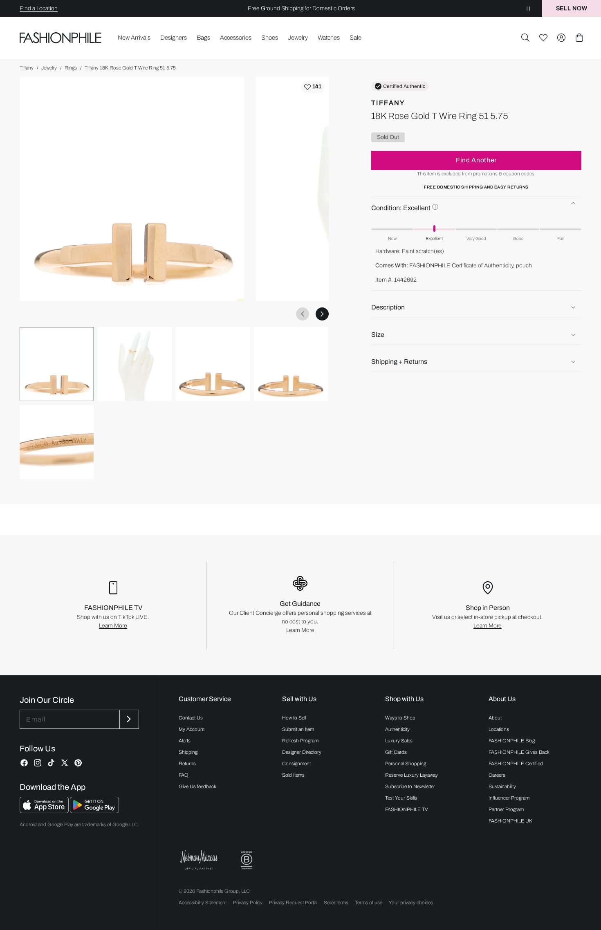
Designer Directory (301, 752)
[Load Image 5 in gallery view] (57, 442)
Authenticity (397, 729)
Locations (499, 729)
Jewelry (49, 68)
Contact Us (191, 718)
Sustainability (502, 786)
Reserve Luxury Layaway (411, 775)
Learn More (113, 626)
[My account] (561, 37)
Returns (187, 763)
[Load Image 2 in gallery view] (135, 364)
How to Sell (294, 718)
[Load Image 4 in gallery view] (291, 364)
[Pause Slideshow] (528, 8)
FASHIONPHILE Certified (516, 763)
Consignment (296, 763)
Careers (497, 775)
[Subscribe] (128, 719)
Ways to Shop (400, 718)
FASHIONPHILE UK (510, 821)
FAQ (183, 775)
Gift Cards (396, 752)
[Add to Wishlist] (313, 87)
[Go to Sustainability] (246, 860)
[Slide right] (322, 313)
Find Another (476, 160)
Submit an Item (298, 729)
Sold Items (293, 775)
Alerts (185, 741)
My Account (191, 729)
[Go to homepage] (61, 38)
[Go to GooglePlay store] (94, 810)
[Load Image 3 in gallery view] (213, 364)
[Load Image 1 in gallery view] (57, 364)
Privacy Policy (247, 902)
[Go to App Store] (45, 810)
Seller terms (336, 902)
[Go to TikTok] (51, 762)
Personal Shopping (405, 763)
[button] (525, 37)
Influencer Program (509, 798)
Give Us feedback (197, 786)
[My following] (543, 37)
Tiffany (27, 68)
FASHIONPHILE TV (406, 809)
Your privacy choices (411, 902)
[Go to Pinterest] (78, 762)
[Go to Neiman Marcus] (199, 859)
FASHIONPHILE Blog (512, 741)
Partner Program (506, 809)
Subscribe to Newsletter (410, 786)
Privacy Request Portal (293, 902)
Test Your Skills (401, 798)
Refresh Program (300, 741)
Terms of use (368, 902)
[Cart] (579, 37)
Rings (71, 68)
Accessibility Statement (202, 902)
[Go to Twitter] (64, 762)
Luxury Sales (399, 741)
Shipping (188, 752)
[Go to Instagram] (37, 762)
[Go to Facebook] (24, 762)
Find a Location (39, 8)
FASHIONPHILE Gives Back (519, 752)
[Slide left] (302, 313)
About (495, 718)
